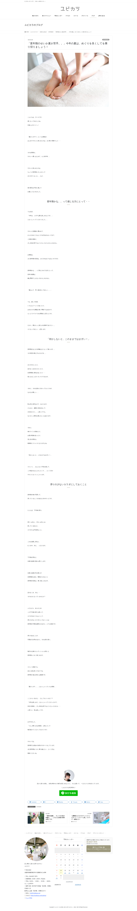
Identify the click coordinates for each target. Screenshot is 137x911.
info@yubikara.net (35, 893)
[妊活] (36, 817)
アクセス (83, 833)
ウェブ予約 (29, 898)
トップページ (29, 833)
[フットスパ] (101, 817)
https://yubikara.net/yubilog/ (38, 895)
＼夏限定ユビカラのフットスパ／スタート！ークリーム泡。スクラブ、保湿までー (80, 817)
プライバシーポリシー (98, 833)
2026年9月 (78, 884)
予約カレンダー (68, 833)
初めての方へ (38, 833)
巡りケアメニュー (48, 833)
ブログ (89, 833)
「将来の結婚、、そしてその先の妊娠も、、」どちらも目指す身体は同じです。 (55, 817)
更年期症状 (105, 39)
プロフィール (58, 833)
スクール (76, 833)
